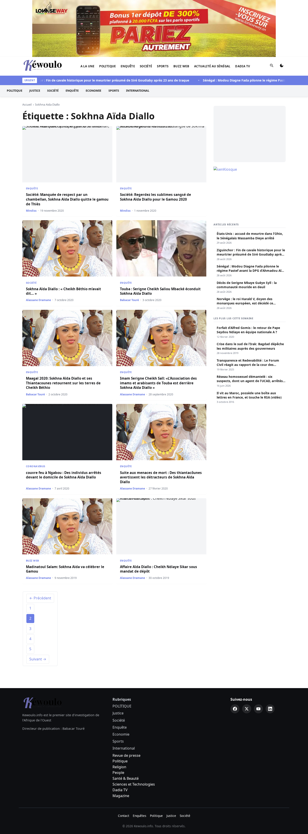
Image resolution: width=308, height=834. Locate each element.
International (137, 91)
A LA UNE (87, 66)
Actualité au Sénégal (212, 66)
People (118, 772)
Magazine (121, 795)
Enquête (128, 66)
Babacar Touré (129, 300)
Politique (120, 761)
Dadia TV (242, 66)
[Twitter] (246, 708)
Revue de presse (126, 755)
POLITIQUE (107, 66)
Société (146, 66)
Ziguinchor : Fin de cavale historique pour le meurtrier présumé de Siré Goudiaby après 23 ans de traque (96, 80)
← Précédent (40, 598)
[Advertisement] (250, 134)
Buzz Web (181, 66)
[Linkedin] (270, 708)
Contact (123, 816)
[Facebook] (234, 708)
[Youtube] (258, 708)
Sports (162, 66)
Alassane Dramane (38, 300)
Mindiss (31, 211)
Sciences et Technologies (134, 784)
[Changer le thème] (282, 66)
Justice (34, 91)
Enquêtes (139, 816)
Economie (93, 91)
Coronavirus (35, 466)
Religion (119, 766)
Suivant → (37, 659)
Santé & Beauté (126, 778)
